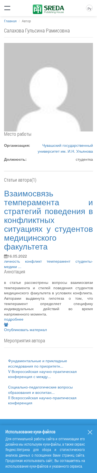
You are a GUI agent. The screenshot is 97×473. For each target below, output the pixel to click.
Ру (89, 8)
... (19, 266)
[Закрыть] (90, 432)
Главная (10, 21)
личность (14, 261)
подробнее (13, 319)
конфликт (36, 261)
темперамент (61, 261)
